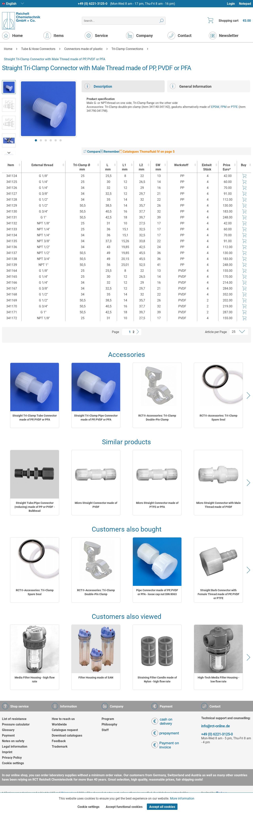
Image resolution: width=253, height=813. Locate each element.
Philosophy (109, 724)
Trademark (60, 746)
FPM (224, 107)
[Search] (162, 21)
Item (11, 165)
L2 (141, 167)
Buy (243, 165)
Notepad (245, 4)
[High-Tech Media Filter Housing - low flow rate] (218, 649)
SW (158, 167)
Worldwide (59, 724)
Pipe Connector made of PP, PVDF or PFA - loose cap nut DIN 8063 (157, 592)
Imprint (7, 752)
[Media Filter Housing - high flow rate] (34, 649)
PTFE (234, 107)
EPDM (215, 107)
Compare (93, 151)
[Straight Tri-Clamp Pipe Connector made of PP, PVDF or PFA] (96, 387)
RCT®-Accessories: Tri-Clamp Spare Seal (218, 417)
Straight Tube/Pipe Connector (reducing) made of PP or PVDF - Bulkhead (34, 506)
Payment (8, 735)
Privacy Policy (12, 757)
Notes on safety (13, 741)
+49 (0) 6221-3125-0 (92, 4)
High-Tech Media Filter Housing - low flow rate (218, 679)
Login (231, 4)
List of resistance (14, 719)
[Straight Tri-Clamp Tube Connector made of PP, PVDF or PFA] (34, 387)
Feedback (59, 741)
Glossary (8, 730)
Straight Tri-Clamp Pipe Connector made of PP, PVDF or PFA (96, 417)
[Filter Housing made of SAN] (96, 649)
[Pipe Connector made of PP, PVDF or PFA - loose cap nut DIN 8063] (157, 561)
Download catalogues (67, 735)
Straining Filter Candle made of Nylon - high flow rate (157, 679)
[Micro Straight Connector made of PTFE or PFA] (157, 474)
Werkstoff (181, 165)
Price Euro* (227, 167)
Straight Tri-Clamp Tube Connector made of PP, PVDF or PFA (34, 417)
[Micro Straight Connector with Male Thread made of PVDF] (218, 474)
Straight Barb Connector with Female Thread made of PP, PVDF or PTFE (218, 594)
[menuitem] (233, 3)
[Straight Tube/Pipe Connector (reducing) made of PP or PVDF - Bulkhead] (34, 474)
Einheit (206, 167)
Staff (105, 730)
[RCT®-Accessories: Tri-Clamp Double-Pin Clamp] (157, 387)
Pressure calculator (16, 724)
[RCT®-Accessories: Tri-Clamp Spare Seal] (218, 387)
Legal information (14, 746)
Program (108, 719)
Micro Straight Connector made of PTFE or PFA (157, 504)
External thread (42, 165)
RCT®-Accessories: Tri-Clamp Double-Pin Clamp (157, 417)
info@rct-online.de (215, 726)
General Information (195, 86)
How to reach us (63, 719)
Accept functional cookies (124, 807)
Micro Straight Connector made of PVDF (96, 504)
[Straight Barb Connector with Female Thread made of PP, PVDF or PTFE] (218, 561)
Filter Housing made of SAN (95, 677)
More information (182, 798)
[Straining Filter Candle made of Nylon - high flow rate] (157, 649)
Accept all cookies (162, 807)
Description (103, 86)
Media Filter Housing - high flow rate (35, 679)
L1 (124, 167)
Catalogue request (65, 730)
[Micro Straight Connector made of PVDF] (96, 474)
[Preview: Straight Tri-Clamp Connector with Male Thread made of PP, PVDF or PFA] (9, 87)
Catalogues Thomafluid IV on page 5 (148, 151)
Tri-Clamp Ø (81, 167)
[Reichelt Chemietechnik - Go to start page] (21, 21)
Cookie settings (13, 763)
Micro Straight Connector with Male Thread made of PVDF (218, 504)
